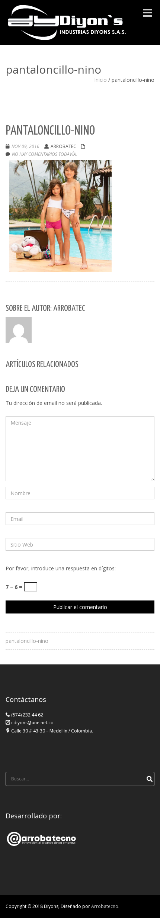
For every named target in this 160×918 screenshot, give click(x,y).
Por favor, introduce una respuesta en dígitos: (61, 568)
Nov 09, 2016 (25, 146)
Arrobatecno (104, 906)
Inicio (100, 79)
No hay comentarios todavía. (44, 154)
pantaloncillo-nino (27, 640)
